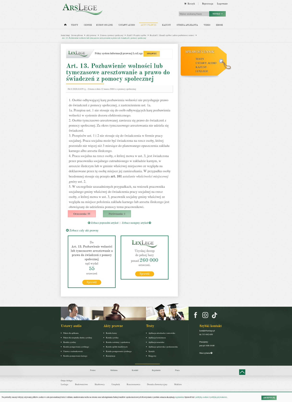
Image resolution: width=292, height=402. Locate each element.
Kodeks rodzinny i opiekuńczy (118, 342)
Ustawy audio (126, 25)
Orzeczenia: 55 (81, 214)
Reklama (114, 370)
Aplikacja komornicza (157, 337)
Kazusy (166, 25)
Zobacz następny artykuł (135, 222)
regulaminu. (180, 397)
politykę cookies (202, 397)
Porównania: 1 (117, 214)
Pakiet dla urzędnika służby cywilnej (77, 337)
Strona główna (77, 35)
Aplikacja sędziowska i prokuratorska (163, 346)
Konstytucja (110, 356)
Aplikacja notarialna (156, 342)
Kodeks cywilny (69, 342)
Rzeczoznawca (133, 384)
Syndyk (152, 351)
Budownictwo (81, 384)
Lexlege (64, 384)
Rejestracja (207, 3)
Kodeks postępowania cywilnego (76, 346)
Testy (74, 25)
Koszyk (190, 3)
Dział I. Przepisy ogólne (136, 35)
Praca (177, 370)
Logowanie (222, 3)
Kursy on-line (104, 25)
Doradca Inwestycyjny (157, 384)
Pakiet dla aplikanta (71, 333)
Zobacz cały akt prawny (84, 230)
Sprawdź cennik (199, 51)
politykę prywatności (218, 397)
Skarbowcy (100, 384)
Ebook (219, 25)
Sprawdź (92, 282)
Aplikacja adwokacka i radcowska (162, 333)
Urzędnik (116, 384)
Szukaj (217, 14)
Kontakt (135, 370)
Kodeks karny (111, 333)
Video (207, 25)
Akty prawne (148, 25)
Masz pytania (205, 352)
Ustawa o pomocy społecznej (111, 35)
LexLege (202, 71)
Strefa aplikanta (187, 25)
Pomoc (93, 370)
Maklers (178, 384)
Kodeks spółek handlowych (117, 346)
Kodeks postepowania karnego (75, 356)
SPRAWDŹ (151, 54)
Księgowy (152, 356)
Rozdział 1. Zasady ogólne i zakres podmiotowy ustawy (172, 35)
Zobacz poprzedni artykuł (104, 222)
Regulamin (156, 370)
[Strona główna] (65, 25)
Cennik (88, 25)
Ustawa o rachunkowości (73, 351)
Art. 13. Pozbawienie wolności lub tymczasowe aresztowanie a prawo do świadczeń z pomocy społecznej (104, 37)
